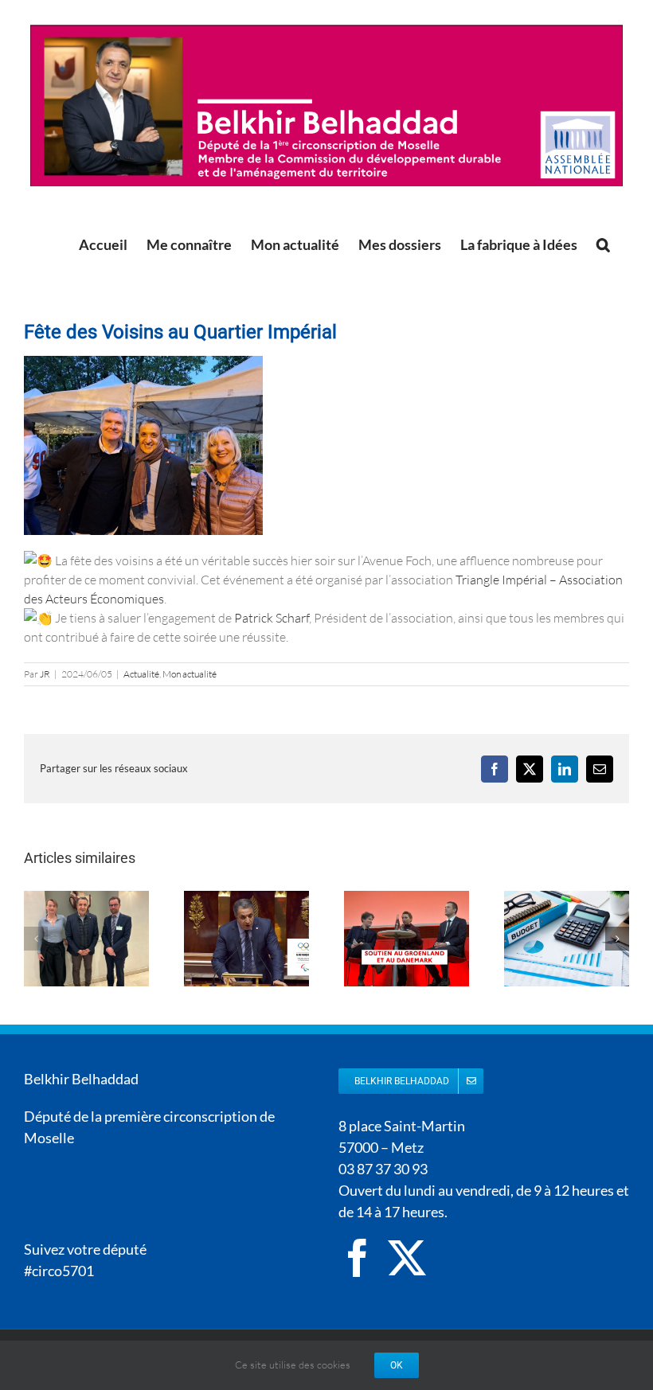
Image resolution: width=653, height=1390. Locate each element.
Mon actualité (189, 674)
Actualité (141, 674)
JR (45, 674)
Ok (396, 1365)
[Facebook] (357, 1258)
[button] (603, 244)
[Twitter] (407, 1258)
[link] (271, 618)
